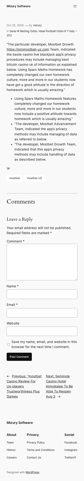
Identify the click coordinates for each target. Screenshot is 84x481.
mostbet (14, 178)
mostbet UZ (34, 178)
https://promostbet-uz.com (28, 49)
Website (13, 323)
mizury (37, 25)
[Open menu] (75, 6)
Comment (16, 241)
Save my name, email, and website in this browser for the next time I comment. (44, 344)
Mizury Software (18, 6)
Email (12, 305)
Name (13, 286)
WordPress (32, 472)
